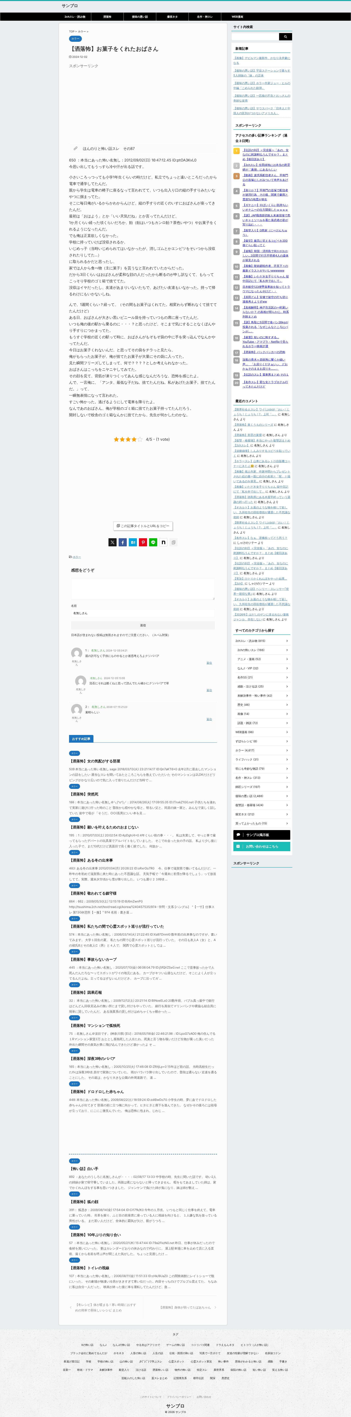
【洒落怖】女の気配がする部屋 (94, 761)
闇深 (212, 1378)
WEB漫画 (237, 16)
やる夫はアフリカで (148, 1344)
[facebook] (123, 542)
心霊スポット (176, 1361)
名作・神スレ (205, 16)
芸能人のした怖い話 (133, 1378)
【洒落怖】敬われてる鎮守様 (93, 893)
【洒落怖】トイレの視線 (89, 1268)
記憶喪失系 (180, 1378)
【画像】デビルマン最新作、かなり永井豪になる (261, 60)
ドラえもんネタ (225, 1344)
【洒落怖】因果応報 (85, 992)
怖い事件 (223, 1361)
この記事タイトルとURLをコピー (145, 526)
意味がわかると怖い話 (248, 1361)
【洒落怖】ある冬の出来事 (91, 860)
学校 (88, 1361)
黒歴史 (226, 1378)
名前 (74, 605)
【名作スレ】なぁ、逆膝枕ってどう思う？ (260, 537)
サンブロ (70, 5)
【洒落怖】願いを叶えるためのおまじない (104, 827)
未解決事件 (106, 1369)
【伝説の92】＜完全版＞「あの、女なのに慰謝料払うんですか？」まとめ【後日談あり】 (260, 553)
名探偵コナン (273, 1353)
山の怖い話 (126, 1361)
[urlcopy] (173, 542)
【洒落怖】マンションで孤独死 (94, 1025)
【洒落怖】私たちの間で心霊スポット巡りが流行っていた (116, 926)
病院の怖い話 (238, 1369)
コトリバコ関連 (200, 1344)
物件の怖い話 (183, 1369)
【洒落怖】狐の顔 (83, 1202)
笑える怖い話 (280, 1369)
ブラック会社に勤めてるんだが (88, 1353)
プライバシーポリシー (179, 1396)
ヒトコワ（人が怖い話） (255, 1344)
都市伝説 (198, 1378)
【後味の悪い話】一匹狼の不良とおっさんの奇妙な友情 (261, 98)
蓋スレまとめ (159, 1378)
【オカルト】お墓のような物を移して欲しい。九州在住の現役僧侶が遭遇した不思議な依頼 (261, 512)
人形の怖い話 (138, 1353)
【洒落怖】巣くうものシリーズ (253, 424)
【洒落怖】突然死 (83, 794)
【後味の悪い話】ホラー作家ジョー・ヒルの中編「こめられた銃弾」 (261, 85)
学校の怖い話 (105, 1361)
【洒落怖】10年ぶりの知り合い (95, 1235)
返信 (209, 662)
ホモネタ (119, 1353)
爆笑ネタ (172, 16)
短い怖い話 (259, 1369)
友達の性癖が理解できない (243, 1353)
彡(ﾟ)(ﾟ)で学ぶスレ (150, 1361)
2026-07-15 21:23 (116, 706)
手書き (283, 1361)
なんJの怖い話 (121, 1344)
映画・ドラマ (85, 1369)
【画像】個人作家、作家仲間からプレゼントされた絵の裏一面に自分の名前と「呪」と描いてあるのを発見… (261, 476)
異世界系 (219, 1369)
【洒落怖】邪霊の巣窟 (247, 435)
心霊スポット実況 (201, 1361)
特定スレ (202, 1369)
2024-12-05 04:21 (116, 650)
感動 (270, 1361)
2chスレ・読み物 (75, 16)
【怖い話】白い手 (83, 1169)
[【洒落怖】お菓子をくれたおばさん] (133, 542)
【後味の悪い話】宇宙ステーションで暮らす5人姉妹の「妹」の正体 (261, 73)
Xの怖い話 (87, 1344)
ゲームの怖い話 (175, 1344)
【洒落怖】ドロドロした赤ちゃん (96, 1091)
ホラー (77, 557)
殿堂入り (124, 1369)
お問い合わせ (204, 1396)
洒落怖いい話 (160, 1369)
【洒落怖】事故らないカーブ (93, 959)
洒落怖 (107, 16)
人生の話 (158, 1353)
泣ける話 (141, 1369)
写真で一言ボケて (210, 1353)
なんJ (103, 1344)
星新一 (67, 1369)
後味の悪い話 (140, 16)
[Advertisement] (103, 98)
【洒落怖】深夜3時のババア (92, 1058)
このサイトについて (151, 1396)
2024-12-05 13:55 (114, 678)
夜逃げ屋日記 (72, 1361)
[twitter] (112, 542)
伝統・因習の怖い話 (181, 1353)
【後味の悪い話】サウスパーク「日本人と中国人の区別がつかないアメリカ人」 (261, 110)
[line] (153, 542)
